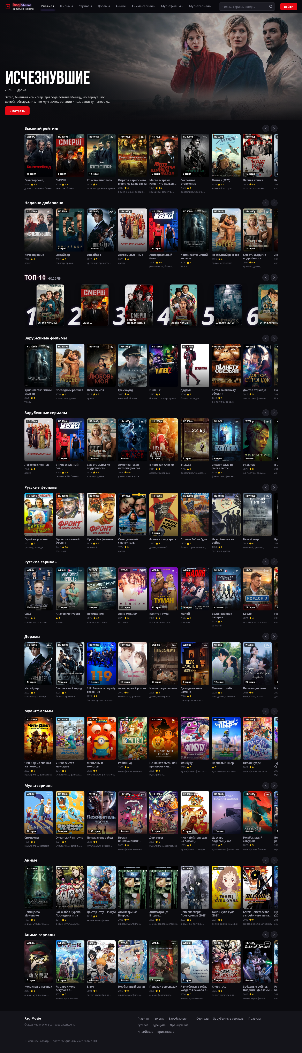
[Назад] (265, 128)
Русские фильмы (40, 487)
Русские (142, 1025)
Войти (288, 7)
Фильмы (66, 6)
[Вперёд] (274, 128)
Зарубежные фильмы (45, 338)
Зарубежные (178, 1018)
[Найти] (270, 6)
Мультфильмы (172, 6)
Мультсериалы (200, 6)
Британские (165, 1032)
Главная (47, 6)
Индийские (145, 1032)
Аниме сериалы (143, 6)
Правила (254, 1018)
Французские (179, 1025)
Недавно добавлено (43, 202)
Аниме (121, 6)
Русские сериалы (41, 561)
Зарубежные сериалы (45, 412)
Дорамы (104, 6)
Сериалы (85, 6)
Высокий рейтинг (41, 128)
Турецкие (159, 1025)
